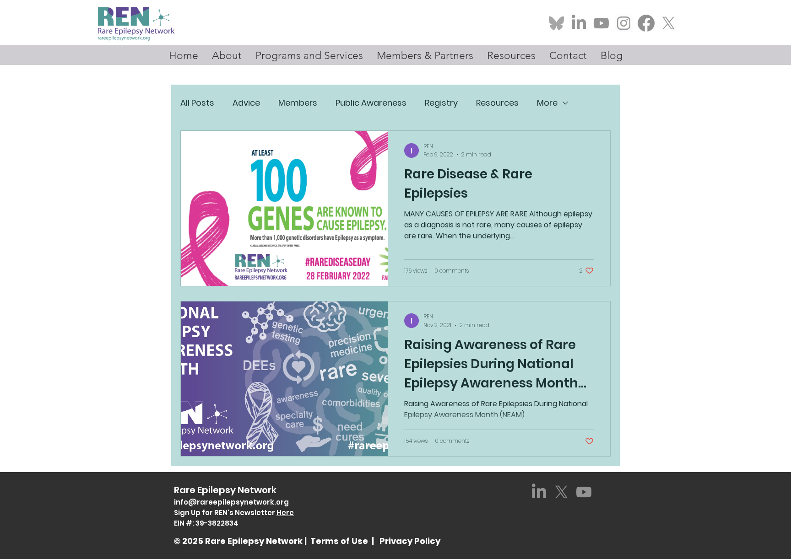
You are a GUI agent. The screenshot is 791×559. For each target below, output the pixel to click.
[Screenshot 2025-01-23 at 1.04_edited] (624, 23)
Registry (441, 102)
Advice (246, 102)
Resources (497, 102)
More (547, 102)
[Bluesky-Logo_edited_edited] (556, 23)
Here (285, 512)
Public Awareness (371, 102)
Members (297, 102)
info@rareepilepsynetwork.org (231, 502)
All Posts (197, 102)
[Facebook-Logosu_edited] (646, 23)
